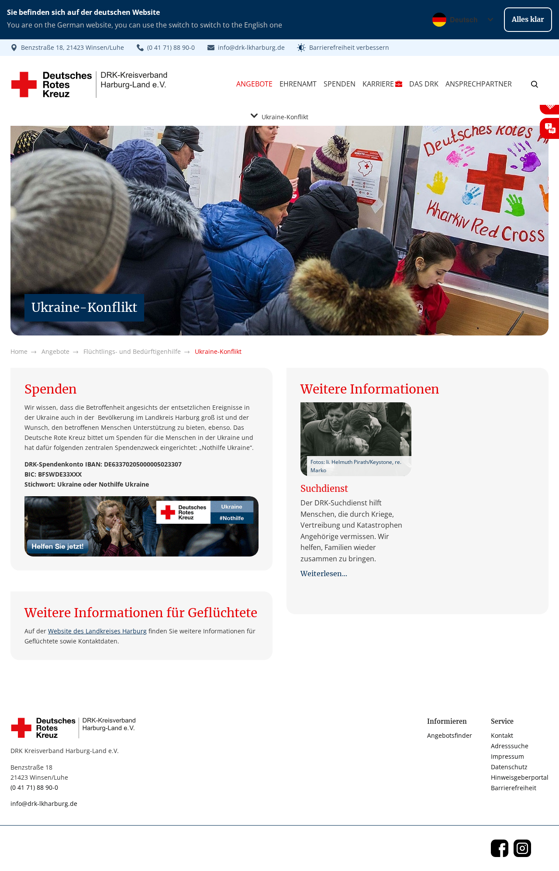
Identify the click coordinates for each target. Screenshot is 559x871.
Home (19, 351)
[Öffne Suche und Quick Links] (535, 83)
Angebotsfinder (449, 735)
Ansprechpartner (478, 84)
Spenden (339, 84)
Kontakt (502, 735)
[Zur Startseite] (75, 727)
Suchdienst (324, 488)
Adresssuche (509, 746)
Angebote (254, 84)
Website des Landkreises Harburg (97, 631)
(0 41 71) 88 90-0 (34, 787)
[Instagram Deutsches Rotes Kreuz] (522, 848)
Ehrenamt (298, 84)
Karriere (378, 84)
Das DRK (423, 84)
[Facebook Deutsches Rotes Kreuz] (499, 848)
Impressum (507, 756)
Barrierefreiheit (513, 788)
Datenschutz (509, 767)
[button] (343, 47)
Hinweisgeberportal (520, 777)
